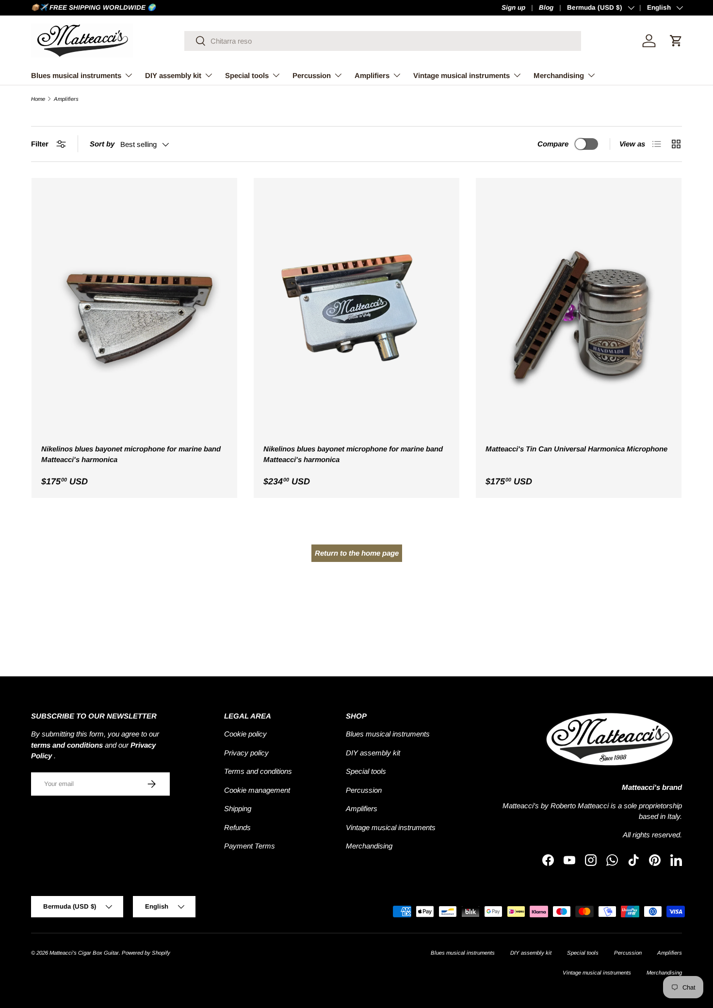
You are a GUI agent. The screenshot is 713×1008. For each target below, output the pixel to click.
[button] (676, 40)
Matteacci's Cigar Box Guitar (84, 953)
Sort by (102, 144)
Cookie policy (245, 734)
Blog (546, 7)
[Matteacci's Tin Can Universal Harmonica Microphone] (579, 312)
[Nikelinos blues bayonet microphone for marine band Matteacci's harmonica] (134, 312)
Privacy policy (246, 753)
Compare (552, 144)
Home (38, 99)
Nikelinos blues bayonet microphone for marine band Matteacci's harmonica (131, 454)
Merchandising (559, 75)
